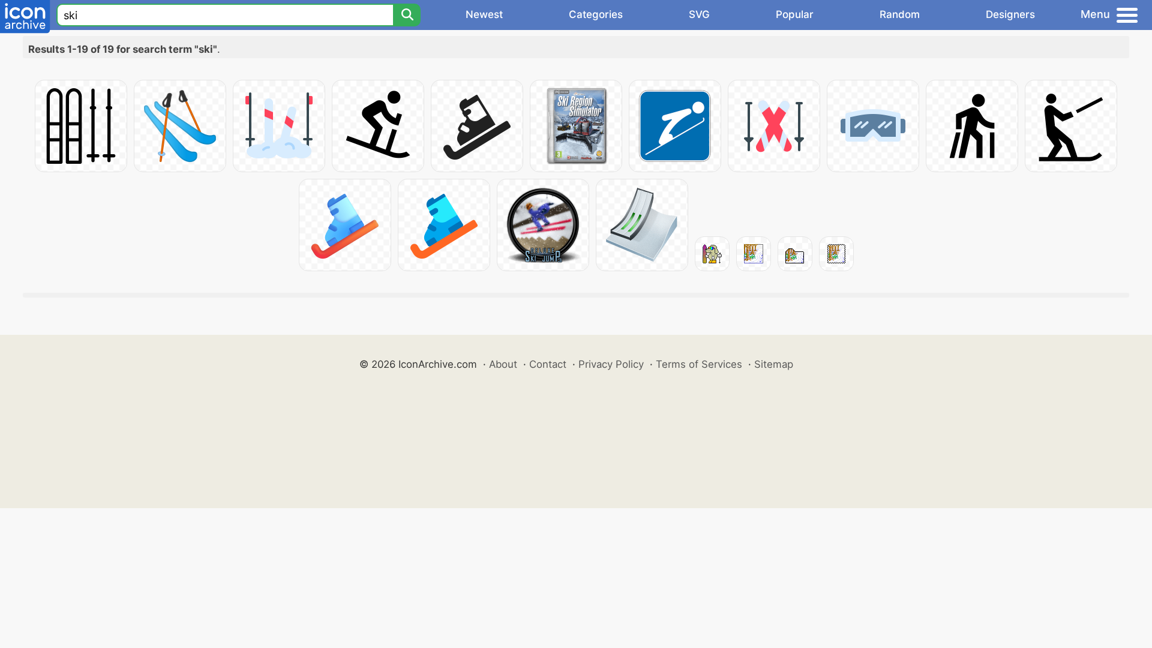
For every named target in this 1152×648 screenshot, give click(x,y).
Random (900, 14)
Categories (596, 14)
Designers (1010, 14)
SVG (699, 14)
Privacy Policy (611, 364)
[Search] (407, 15)
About (503, 364)
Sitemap (773, 364)
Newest (484, 14)
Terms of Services (699, 364)
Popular (795, 14)
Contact (547, 364)
